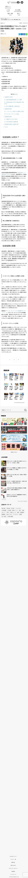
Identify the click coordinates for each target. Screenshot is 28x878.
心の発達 (9, 510)
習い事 (12, 508)
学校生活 (8, 508)
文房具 (20, 514)
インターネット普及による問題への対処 (14, 111)
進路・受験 (10, 14)
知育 (23, 510)
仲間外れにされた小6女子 (10, 119)
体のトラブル (9, 514)
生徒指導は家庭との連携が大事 (11, 124)
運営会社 (13, 862)
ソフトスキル (18, 508)
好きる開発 (17, 10)
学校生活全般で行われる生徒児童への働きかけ (14, 102)
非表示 (15, 94)
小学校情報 (4, 510)
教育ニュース (3, 33)
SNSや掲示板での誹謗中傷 (11, 121)
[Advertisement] (14, 543)
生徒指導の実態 (8, 109)
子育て (7, 512)
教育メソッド (15, 510)
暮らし (18, 14)
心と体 (8, 10)
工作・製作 (4, 516)
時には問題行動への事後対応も (12, 106)
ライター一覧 (13, 859)
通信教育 (22, 512)
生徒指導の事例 (8, 116)
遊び (20, 510)
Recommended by (17, 402)
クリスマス (15, 514)
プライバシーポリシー (13, 868)
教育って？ (8, 7)
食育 (18, 512)
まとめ (6, 127)
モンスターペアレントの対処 (11, 114)
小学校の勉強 (10, 516)
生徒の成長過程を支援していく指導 (13, 99)
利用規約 (13, 871)
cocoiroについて (13, 856)
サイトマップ (13, 874)
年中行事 (3, 508)
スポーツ (3, 512)
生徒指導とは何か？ (9, 97)
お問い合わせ (13, 865)
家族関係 (3, 514)
